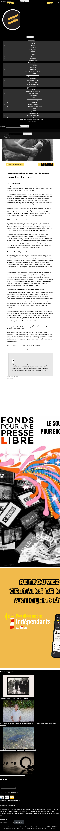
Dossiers (33, 45)
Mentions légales (33, 104)
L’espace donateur (34, 101)
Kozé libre (33, 69)
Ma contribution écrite (32, 75)
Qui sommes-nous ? (33, 93)
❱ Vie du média (31, 88)
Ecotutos (34, 66)
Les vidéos (33, 64)
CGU (34, 108)
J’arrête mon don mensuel (34, 99)
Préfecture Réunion (32, 84)
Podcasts (33, 67)
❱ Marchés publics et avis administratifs (31, 119)
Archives (32, 42)
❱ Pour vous (31, 62)
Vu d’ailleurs (33, 58)
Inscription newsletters (33, 91)
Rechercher (3, 819)
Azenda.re (33, 73)
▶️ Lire (42, 164)
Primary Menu (30, 37)
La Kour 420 (34, 117)
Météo (33, 51)
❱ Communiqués (31, 77)
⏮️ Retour (51, 164)
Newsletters (10, 3)
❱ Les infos (31, 40)
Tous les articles (33, 60)
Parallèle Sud (43, 370)
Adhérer (34, 102)
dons (43, 813)
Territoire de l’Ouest (33, 80)
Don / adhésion (33, 95)
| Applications (7, 136)
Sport (33, 56)
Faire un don (34, 97)
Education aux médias (33, 115)
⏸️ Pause (46, 164)
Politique (33, 53)
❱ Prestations (31, 112)
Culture (33, 43)
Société (33, 55)
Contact (33, 90)
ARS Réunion (32, 86)
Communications (33, 114)
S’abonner (50, 3)
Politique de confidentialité (34, 106)
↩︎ (3, 828)
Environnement (33, 49)
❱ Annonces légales (31, 121)
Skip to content (4, 3)
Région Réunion (33, 82)
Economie (33, 47)
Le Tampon (33, 79)
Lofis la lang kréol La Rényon (33, 71)
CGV (34, 110)
